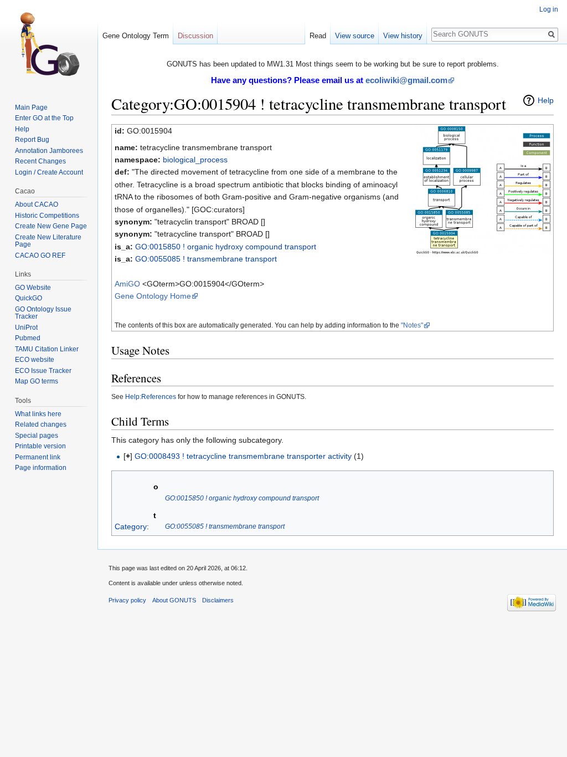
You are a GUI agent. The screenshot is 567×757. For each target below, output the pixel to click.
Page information (40, 468)
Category (131, 525)
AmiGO (127, 283)
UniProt (26, 327)
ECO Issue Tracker (43, 371)
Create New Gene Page (51, 226)
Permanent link (37, 457)
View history (402, 36)
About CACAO (36, 204)
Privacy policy (127, 600)
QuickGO (28, 298)
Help (546, 100)
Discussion (195, 36)
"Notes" (412, 325)
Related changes (40, 424)
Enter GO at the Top (44, 118)
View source (354, 36)
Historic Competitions (47, 215)
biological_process (195, 159)
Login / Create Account (49, 172)
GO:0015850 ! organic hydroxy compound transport (225, 246)
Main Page (31, 107)
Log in (548, 9)
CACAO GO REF (40, 255)
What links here (38, 414)
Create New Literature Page (48, 241)
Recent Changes (40, 161)
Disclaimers (218, 600)
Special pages (36, 435)
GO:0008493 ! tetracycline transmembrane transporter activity (243, 456)
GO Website (33, 287)
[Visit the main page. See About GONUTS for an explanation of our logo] (48, 44)
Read (318, 36)
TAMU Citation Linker (47, 349)
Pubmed (27, 338)
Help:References (150, 396)
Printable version (40, 446)
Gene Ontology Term (135, 36)
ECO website (34, 360)
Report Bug (32, 140)
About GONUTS (174, 600)
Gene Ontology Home (153, 295)
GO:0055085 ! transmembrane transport (206, 258)
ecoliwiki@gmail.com (406, 80)
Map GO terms (36, 381)
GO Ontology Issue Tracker (43, 313)
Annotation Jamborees (49, 151)
